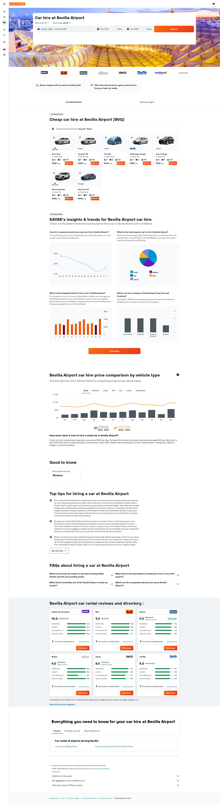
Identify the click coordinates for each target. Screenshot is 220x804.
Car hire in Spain (73, 798)
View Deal (69, 163)
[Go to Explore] (4, 29)
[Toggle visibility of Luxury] (134, 279)
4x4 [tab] (113, 390)
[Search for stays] (4, 17)
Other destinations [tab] (92, 731)
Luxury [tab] (129, 390)
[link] (114, 351)
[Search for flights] (4, 11)
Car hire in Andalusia (89, 798)
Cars (63, 798)
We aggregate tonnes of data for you (68, 780)
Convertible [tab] (140, 390)
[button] (4, 4)
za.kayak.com (54, 798)
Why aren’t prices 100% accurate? (67, 785)
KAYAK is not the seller (62, 776)
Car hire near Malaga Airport (66, 746)
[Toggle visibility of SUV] (152, 275)
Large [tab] (105, 390)
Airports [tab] (57, 731)
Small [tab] (86, 390)
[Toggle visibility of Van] (133, 275)
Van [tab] (120, 390)
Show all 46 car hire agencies (62, 704)
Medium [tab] (95, 390)
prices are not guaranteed (100, 769)
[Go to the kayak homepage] (17, 3)
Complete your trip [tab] (72, 731)
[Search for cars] (4, 22)
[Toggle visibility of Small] (134, 272)
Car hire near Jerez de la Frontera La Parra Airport (114, 746)
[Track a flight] (4, 35)
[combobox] (42, 23)
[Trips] (4, 42)
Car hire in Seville (105, 798)
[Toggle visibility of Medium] (153, 272)
